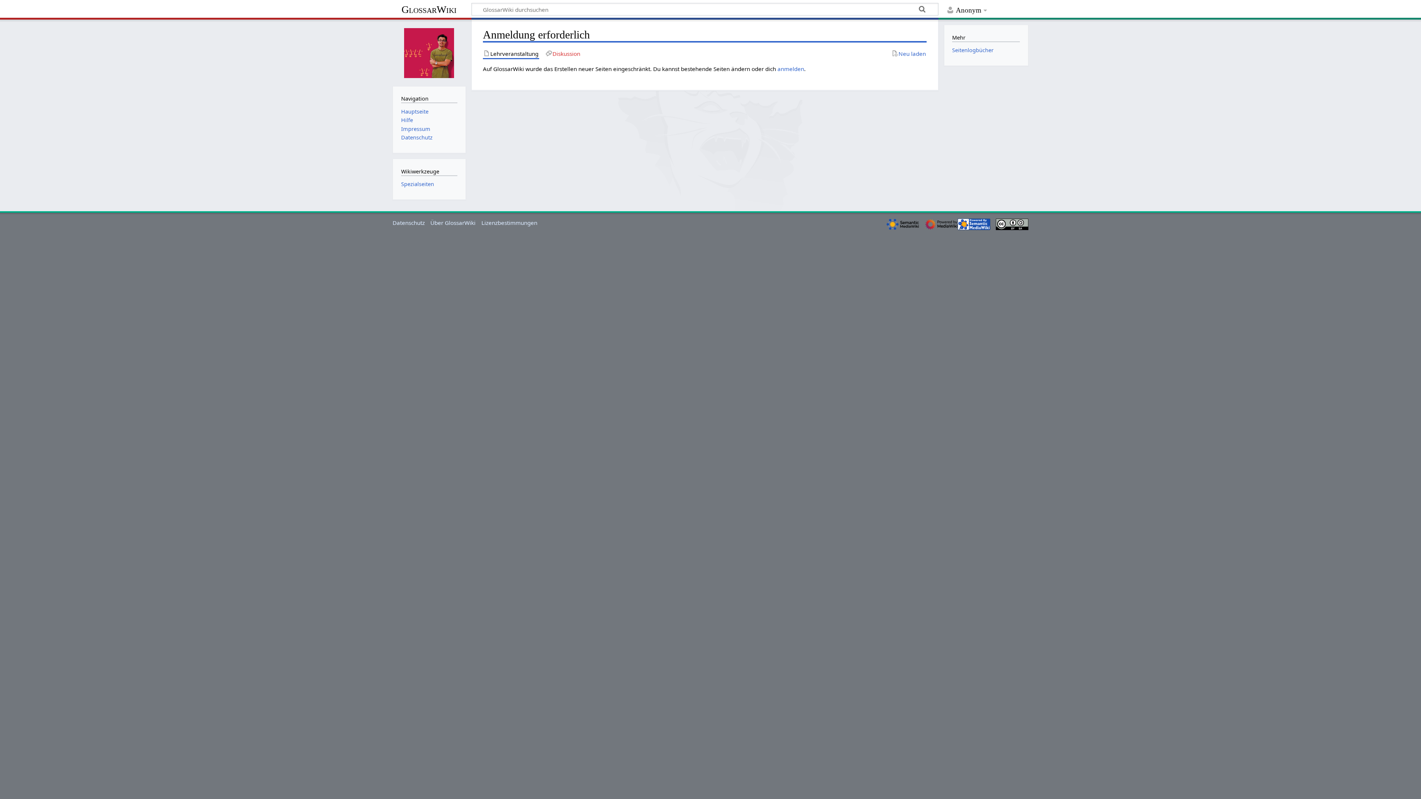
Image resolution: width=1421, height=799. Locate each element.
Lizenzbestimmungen (509, 222)
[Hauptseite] (429, 52)
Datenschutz (409, 222)
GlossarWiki (429, 9)
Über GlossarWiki (453, 222)
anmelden (790, 69)
